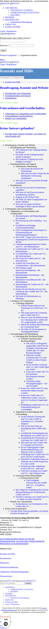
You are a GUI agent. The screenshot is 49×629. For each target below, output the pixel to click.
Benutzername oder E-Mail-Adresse (15, 38)
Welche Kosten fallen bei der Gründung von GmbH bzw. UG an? (34, 308)
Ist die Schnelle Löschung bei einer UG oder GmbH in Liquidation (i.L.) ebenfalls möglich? (33, 420)
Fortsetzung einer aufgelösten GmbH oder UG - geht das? (33, 467)
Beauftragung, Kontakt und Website (24, 87)
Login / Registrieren (12, 604)
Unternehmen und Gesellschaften (22, 108)
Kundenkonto (11, 98)
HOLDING (15, 15)
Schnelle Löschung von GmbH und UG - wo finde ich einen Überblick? (32, 498)
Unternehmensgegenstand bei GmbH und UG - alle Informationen (31, 245)
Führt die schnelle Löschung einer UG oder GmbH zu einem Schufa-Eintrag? (36, 358)
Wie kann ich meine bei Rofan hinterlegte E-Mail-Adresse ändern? (30, 205)
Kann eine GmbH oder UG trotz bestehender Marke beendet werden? (34, 390)
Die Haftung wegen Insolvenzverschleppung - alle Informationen (28, 270)
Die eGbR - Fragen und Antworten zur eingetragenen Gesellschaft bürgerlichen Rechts (32, 239)
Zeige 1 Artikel (6, 141)
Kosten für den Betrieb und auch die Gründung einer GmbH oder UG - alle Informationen (31, 291)
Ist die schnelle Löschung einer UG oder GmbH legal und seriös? (37, 367)
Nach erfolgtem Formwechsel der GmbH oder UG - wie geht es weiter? (36, 484)
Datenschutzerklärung (9, 567)
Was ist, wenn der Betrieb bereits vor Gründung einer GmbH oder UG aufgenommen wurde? (34, 319)
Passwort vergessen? (8, 55)
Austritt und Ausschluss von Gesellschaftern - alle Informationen (30, 264)
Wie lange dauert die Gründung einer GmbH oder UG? (34, 314)
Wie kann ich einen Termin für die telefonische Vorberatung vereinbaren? (35, 175)
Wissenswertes (6, 576)
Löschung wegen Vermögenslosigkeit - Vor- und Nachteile (37, 383)
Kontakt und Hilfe (12, 82)
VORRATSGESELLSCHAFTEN (24, 13)
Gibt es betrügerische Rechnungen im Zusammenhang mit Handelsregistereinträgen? (31, 232)
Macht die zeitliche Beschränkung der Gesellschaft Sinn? (35, 325)
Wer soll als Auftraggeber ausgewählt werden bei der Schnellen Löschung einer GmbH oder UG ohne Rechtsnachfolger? (37, 348)
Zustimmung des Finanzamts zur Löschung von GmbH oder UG (34, 439)
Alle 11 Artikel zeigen (9, 102)
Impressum (4, 563)
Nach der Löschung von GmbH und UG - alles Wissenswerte (34, 472)
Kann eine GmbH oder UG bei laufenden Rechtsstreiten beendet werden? (37, 375)
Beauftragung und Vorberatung (18, 93)
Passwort (4, 45)
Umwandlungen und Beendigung (19, 116)
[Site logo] (5, 3)
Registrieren (10, 34)
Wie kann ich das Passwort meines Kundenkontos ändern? (30, 193)
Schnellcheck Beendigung (21, 22)
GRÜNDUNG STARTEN (21, 10)
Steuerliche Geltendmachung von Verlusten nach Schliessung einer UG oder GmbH (34, 461)
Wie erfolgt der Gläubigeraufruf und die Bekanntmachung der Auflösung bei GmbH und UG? (32, 492)
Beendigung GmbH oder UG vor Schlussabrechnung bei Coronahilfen (34, 407)
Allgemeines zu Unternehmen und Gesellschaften (25, 114)
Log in (3, 50)
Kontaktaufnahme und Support (18, 96)
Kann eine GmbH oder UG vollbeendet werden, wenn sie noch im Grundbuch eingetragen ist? (34, 399)
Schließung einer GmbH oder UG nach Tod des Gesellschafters (35, 455)
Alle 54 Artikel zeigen (9, 123)
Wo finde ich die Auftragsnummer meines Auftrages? (30, 155)
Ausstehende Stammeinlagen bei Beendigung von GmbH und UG (34, 434)
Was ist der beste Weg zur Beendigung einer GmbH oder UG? (33, 428)
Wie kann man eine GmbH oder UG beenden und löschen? (34, 443)
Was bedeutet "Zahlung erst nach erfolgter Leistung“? (29, 160)
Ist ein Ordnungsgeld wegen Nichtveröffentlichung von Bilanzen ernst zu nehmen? (32, 449)
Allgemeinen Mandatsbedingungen (14, 572)
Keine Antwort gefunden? (17, 128)
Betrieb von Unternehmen (16, 118)
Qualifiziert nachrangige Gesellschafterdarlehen (26, 226)
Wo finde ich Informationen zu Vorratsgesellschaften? (33, 330)
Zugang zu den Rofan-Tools (27, 197)
